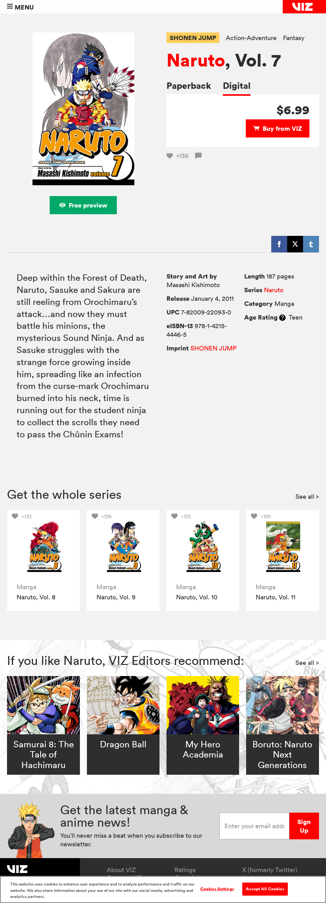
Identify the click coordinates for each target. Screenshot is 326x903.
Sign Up (304, 826)
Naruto (196, 59)
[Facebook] (279, 244)
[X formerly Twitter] (295, 244)
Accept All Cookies (265, 889)
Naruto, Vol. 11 (275, 597)
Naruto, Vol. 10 (196, 597)
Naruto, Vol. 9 (116, 597)
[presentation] (43, 546)
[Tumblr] (311, 244)
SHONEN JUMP (193, 37)
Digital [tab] (237, 85)
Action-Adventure (251, 38)
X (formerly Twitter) (269, 870)
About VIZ (121, 870)
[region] (163, 889)
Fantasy (293, 38)
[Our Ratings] (282, 317)
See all (307, 496)
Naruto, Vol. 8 (36, 597)
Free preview (88, 205)
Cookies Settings (217, 889)
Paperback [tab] (189, 85)
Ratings (184, 870)
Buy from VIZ (282, 128)
